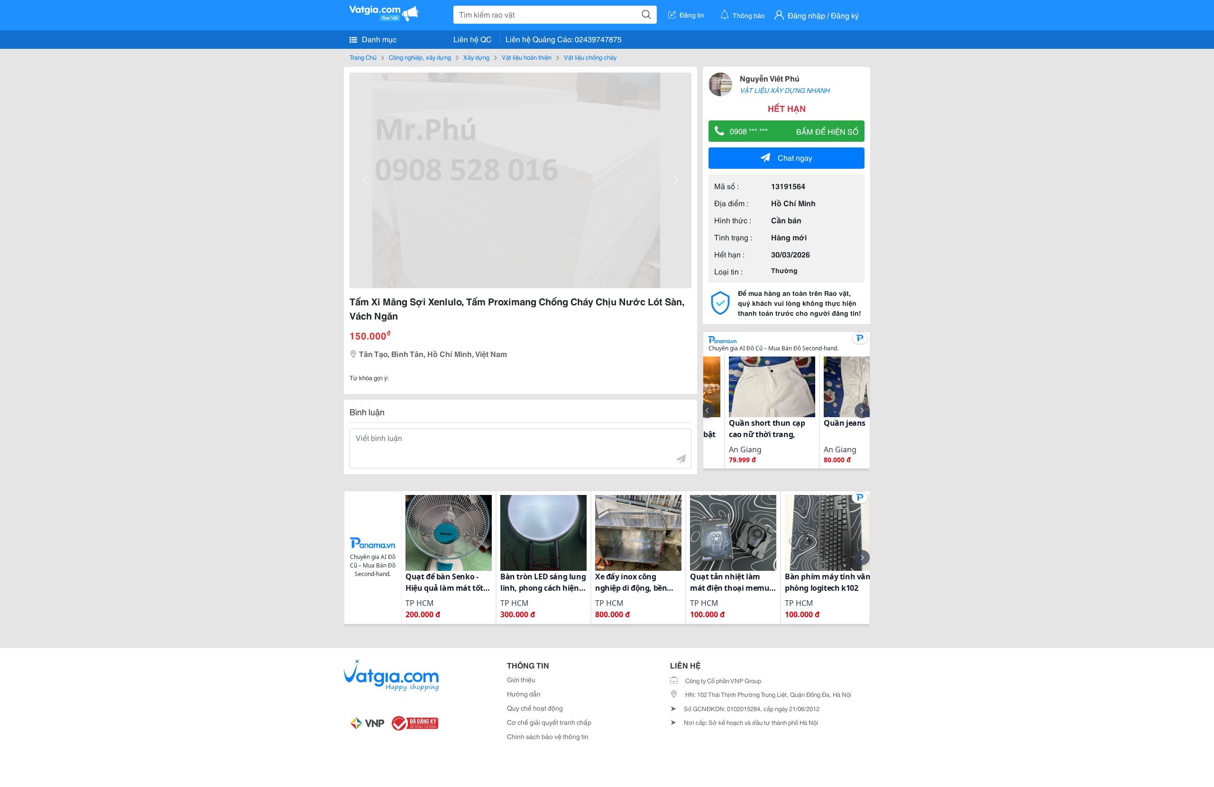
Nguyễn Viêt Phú (770, 78)
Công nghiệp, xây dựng (420, 57)
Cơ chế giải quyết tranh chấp (549, 722)
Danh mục (378, 38)
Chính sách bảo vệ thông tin (548, 736)
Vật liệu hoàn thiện (527, 57)
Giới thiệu (521, 679)
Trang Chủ (363, 57)
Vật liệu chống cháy (590, 57)
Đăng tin (692, 14)
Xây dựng (476, 57)
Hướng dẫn (524, 693)
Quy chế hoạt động (535, 708)
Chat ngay (795, 157)
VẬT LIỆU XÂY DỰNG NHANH (784, 90)
